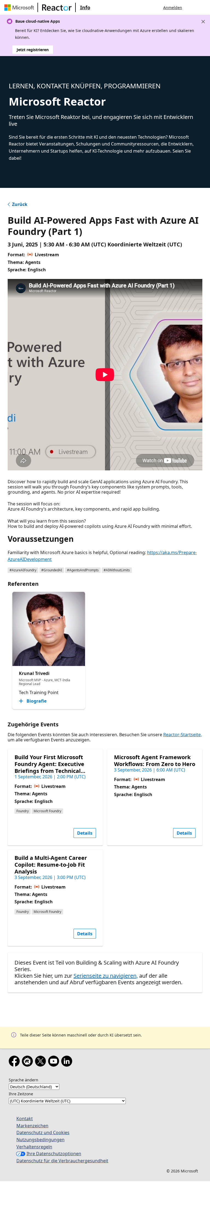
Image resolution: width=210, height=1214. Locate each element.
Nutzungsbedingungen (40, 1140)
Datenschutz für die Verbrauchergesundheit (62, 1161)
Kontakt (24, 1119)
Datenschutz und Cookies (42, 1132)
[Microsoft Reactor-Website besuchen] (57, 7)
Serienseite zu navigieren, (106, 975)
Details (84, 833)
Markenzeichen (32, 1126)
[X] (41, 1062)
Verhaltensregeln (34, 1147)
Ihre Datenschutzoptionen (54, 1154)
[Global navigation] (191, 7)
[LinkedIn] (67, 1062)
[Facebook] (15, 1062)
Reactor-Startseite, (182, 735)
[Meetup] (28, 1062)
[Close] (203, 21)
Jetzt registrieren (33, 49)
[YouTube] (54, 1062)
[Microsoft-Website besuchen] (20, 7)
